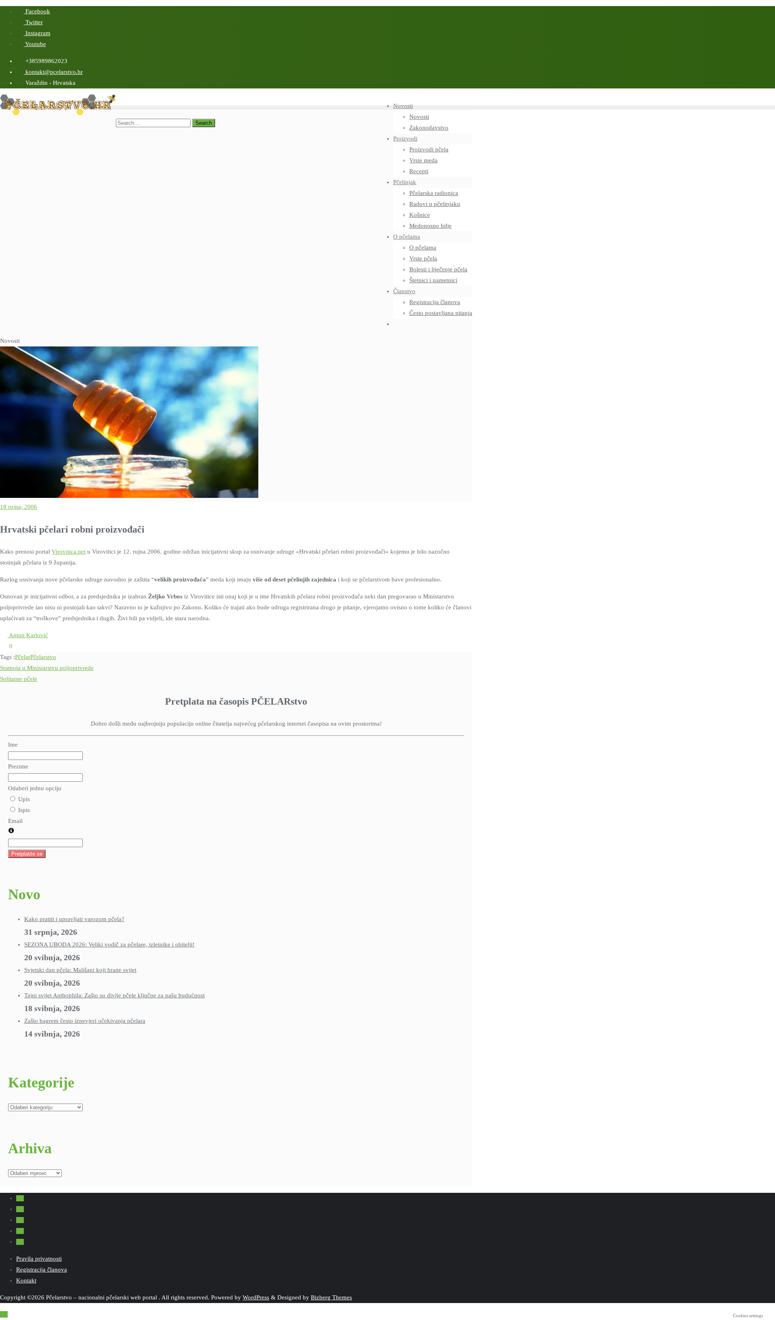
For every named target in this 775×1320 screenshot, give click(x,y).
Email (15, 821)
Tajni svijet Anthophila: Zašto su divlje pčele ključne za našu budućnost (114, 995)
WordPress (256, 1297)
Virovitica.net (69, 551)
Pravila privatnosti (39, 1258)
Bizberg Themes (331, 1297)
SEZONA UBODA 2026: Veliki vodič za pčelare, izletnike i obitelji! (109, 944)
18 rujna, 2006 (18, 507)
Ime (13, 744)
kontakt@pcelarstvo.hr (53, 72)
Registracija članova (41, 1269)
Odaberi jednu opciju (34, 788)
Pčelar (22, 657)
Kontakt (26, 1280)
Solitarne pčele (18, 679)
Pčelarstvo (43, 657)
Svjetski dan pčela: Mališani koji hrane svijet (80, 970)
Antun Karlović (28, 635)
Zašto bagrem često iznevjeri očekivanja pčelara (84, 1021)
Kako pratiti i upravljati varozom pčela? (74, 919)
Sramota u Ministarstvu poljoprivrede (47, 668)
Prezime (18, 766)
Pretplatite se (26, 854)
